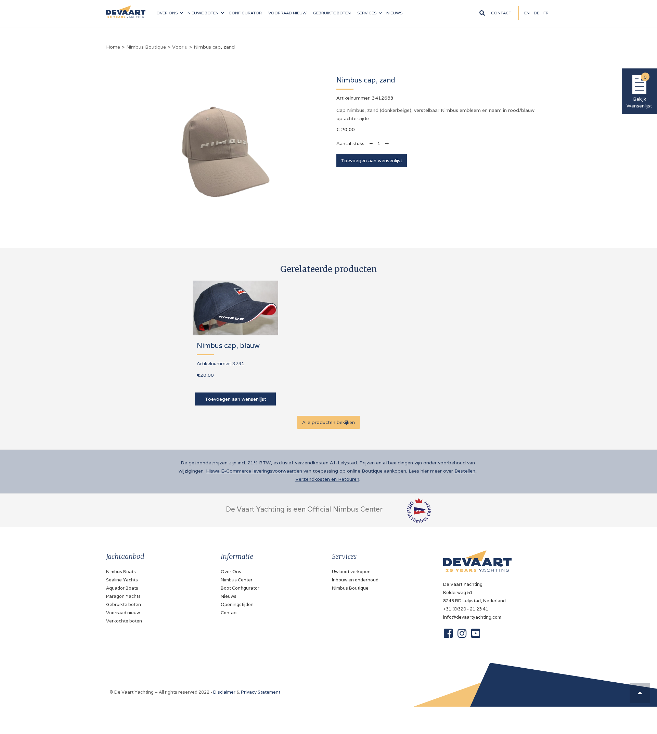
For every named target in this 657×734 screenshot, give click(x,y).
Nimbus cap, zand (214, 47)
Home (113, 47)
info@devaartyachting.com (472, 617)
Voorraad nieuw (123, 613)
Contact (501, 12)
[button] (169, 13)
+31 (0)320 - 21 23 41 (465, 609)
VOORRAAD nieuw (287, 12)
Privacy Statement (260, 692)
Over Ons (231, 572)
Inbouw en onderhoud (355, 580)
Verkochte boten (124, 621)
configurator (245, 12)
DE (536, 12)
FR (546, 12)
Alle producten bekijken (328, 422)
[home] (125, 9)
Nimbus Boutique (146, 47)
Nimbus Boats (121, 572)
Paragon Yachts (123, 596)
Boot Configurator (240, 588)
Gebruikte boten (332, 12)
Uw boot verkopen (351, 572)
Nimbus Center (237, 580)
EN (527, 12)
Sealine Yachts (122, 580)
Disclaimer (224, 692)
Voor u (180, 47)
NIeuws (394, 12)
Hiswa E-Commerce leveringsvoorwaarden (254, 471)
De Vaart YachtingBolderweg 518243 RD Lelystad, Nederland (474, 592)
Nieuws (228, 596)
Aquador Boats (122, 588)
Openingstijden (237, 604)
